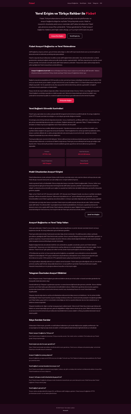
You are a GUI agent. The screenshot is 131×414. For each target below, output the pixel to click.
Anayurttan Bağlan (57, 36)
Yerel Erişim (83, 3)
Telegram (95, 3)
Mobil (89, 3)
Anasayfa (65, 410)
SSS (101, 3)
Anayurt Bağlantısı (73, 3)
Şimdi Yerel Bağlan (93, 214)
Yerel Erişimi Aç (75, 36)
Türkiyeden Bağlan (66, 100)
